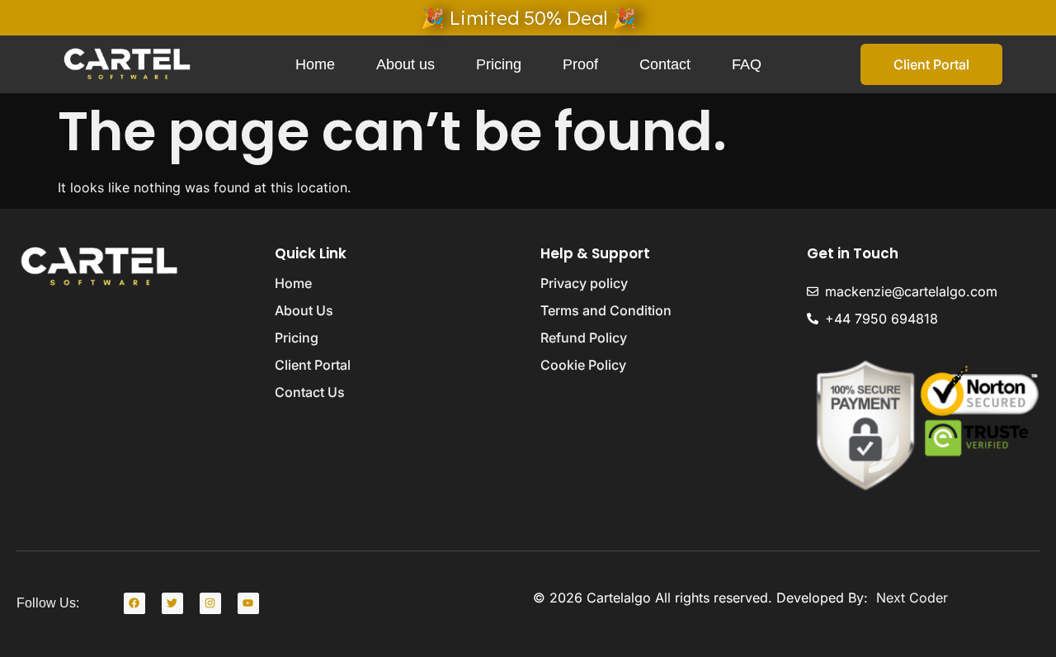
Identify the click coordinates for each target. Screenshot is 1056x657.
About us (405, 64)
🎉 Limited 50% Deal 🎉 (528, 18)
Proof (580, 64)
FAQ (746, 64)
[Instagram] (210, 603)
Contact (665, 64)
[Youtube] (248, 603)
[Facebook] (134, 603)
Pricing (498, 64)
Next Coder (910, 597)
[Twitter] (172, 603)
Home (315, 64)
